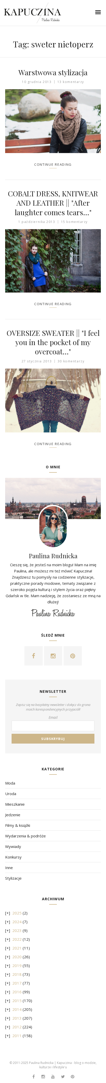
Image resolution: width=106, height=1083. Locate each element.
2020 (17, 956)
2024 (17, 921)
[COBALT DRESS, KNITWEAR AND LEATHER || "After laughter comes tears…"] (53, 261)
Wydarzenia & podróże (25, 835)
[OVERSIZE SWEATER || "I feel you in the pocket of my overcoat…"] (53, 400)
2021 (17, 948)
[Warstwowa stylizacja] (53, 121)
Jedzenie (12, 814)
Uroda (10, 793)
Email (53, 717)
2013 (17, 1018)
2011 (17, 1035)
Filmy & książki (17, 825)
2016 (17, 991)
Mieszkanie (15, 804)
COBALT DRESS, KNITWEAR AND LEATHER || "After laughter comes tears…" (53, 203)
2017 (17, 983)
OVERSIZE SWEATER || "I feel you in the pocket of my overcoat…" (53, 342)
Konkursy (13, 857)
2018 (17, 974)
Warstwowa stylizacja (53, 72)
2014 (17, 1009)
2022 (17, 939)
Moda (10, 783)
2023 (17, 930)
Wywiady (13, 846)
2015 (17, 1000)
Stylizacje (13, 878)
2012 (17, 1026)
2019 (17, 965)
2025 (17, 912)
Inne (9, 867)
